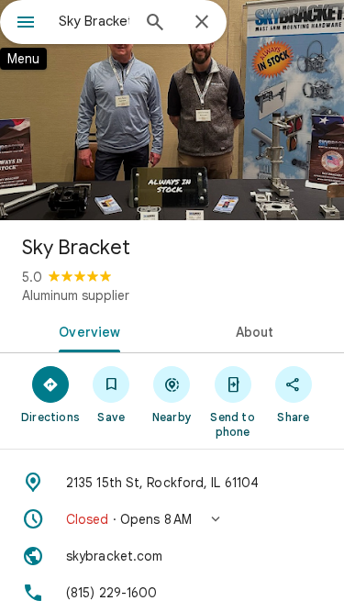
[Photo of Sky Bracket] (172, 110)
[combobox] (94, 21)
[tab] (86, 330)
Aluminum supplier (75, 295)
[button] (172, 519)
